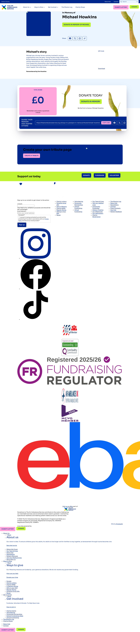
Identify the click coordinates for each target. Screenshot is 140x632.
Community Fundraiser (96, 207)
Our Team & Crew (98, 201)
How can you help (12, 573)
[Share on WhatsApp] (80, 38)
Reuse (58, 215)
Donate (134, 7)
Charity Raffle (60, 208)
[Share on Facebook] (70, 38)
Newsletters (114, 205)
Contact (116, 1)
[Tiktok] (36, 319)
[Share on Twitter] (75, 38)
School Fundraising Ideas (14, 616)
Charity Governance (96, 216)
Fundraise (99, 175)
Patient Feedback (116, 212)
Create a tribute (32, 156)
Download (101, 68)
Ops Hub (113, 210)
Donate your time (12, 577)
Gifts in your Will (12, 588)
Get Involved (52, 7)
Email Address (21, 211)
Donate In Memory (90, 101)
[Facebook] (36, 289)
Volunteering (78, 201)
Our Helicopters (97, 213)
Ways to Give (38, 7)
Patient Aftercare (12, 556)
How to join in (11, 607)
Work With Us (11, 559)
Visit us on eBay (67, 506)
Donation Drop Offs (13, 591)
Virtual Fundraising (78, 211)
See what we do (11, 545)
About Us (26, 7)
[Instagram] (36, 258)
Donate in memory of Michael (76, 25)
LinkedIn (19, 204)
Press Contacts (115, 208)
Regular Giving (61, 210)
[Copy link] (85, 38)
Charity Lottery (121, 7)
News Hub (108, 1)
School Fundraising (78, 207)
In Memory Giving (12, 586)
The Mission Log (66, 7)
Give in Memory (61, 206)
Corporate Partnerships (78, 204)
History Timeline (97, 210)
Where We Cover (12, 549)
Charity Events (11, 611)
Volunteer (114, 175)
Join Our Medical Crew (14, 558)
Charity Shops (80, 7)
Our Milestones (97, 212)
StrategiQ (119, 524)
